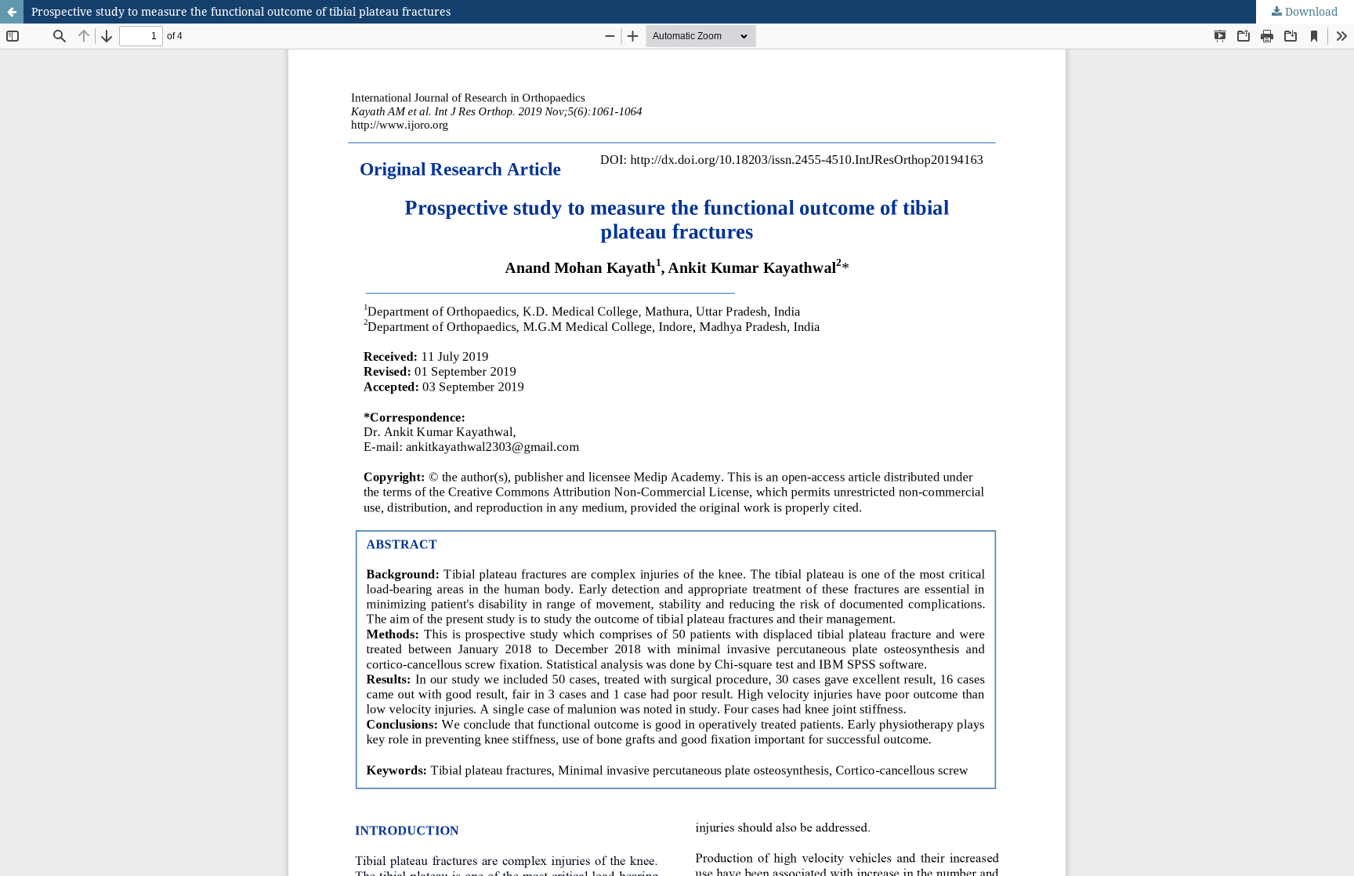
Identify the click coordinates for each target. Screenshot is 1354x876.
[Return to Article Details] (12, 12)
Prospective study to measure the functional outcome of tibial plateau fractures (241, 11)
